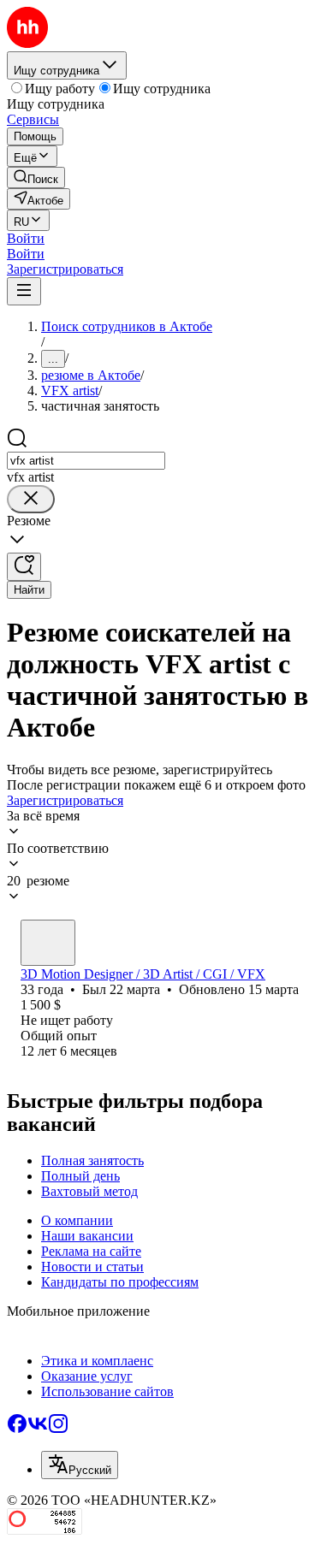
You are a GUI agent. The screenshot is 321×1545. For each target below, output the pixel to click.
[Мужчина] (48, 943)
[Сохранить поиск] (24, 567)
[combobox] (86, 461)
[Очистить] (31, 499)
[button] (26, 238)
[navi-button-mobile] (24, 291)
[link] (36, 177)
